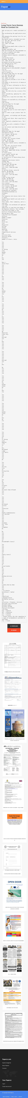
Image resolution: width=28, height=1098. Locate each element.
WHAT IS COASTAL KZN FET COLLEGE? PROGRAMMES (13, 940)
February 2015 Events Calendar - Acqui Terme (13, 807)
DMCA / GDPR (14, 1096)
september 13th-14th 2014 (12, 1007)
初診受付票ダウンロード (12, 705)
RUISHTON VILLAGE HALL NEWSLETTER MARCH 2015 (13, 1041)
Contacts (4, 1068)
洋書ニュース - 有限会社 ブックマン (12, 774)
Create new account (7, 1086)
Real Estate (3, 23)
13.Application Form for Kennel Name (12, 873)
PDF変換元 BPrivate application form (12, 671)
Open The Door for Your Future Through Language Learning (14, 908)
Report (14, 630)
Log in (3, 1083)
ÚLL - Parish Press (12, 974)
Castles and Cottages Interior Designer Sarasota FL (15, 839)
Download (14, 626)
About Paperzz (5, 1065)
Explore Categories (6, 1062)
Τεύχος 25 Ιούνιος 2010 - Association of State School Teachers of (15, 739)
